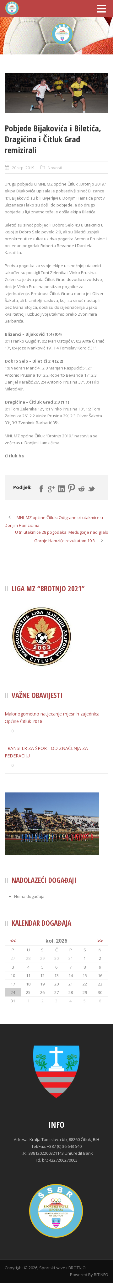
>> (100, 940)
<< (13, 940)
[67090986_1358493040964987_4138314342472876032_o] (56, 93)
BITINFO (101, 1274)
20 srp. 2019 (23, 168)
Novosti (55, 168)
